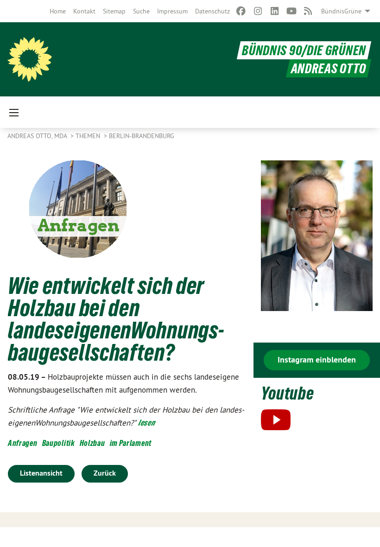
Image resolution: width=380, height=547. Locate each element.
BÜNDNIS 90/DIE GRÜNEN (304, 50)
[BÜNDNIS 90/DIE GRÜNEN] (29, 59)
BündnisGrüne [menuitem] (341, 11)
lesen (146, 422)
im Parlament (131, 443)
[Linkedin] (274, 11)
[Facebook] (241, 11)
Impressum (172, 11)
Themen (89, 136)
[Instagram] (258, 11)
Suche (141, 11)
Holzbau (92, 443)
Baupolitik (58, 443)
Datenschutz (212, 11)
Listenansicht (41, 473)
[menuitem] (58, 11)
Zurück (105, 473)
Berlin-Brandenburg (141, 136)
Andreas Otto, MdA (38, 136)
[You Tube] (291, 11)
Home (58, 11)
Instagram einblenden (317, 359)
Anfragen (23, 443)
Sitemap (114, 11)
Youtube (287, 393)
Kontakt (84, 11)
